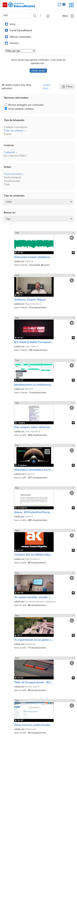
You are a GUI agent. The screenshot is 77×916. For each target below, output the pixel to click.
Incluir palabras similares (21, 108)
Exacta (7, 134)
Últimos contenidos (20, 36)
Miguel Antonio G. (33, 304)
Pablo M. (29, 261)
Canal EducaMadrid (21, 30)
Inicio (13, 24)
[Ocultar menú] (68, 16)
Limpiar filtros (46, 87)
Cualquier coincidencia (15, 127)
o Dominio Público (15, 155)
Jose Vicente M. (32, 431)
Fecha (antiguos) (12, 177)
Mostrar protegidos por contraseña (26, 105)
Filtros (69, 86)
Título (7, 184)
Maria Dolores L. (33, 559)
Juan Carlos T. (32, 346)
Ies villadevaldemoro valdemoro (40, 602)
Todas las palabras (13, 130)
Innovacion (30, 644)
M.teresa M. (30, 729)
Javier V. (29, 517)
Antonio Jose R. (32, 687)
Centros (14, 43)
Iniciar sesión (38, 70)
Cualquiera (9, 152)
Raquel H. (30, 474)
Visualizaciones (12, 181)
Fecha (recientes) (13, 174)
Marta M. (29, 389)
